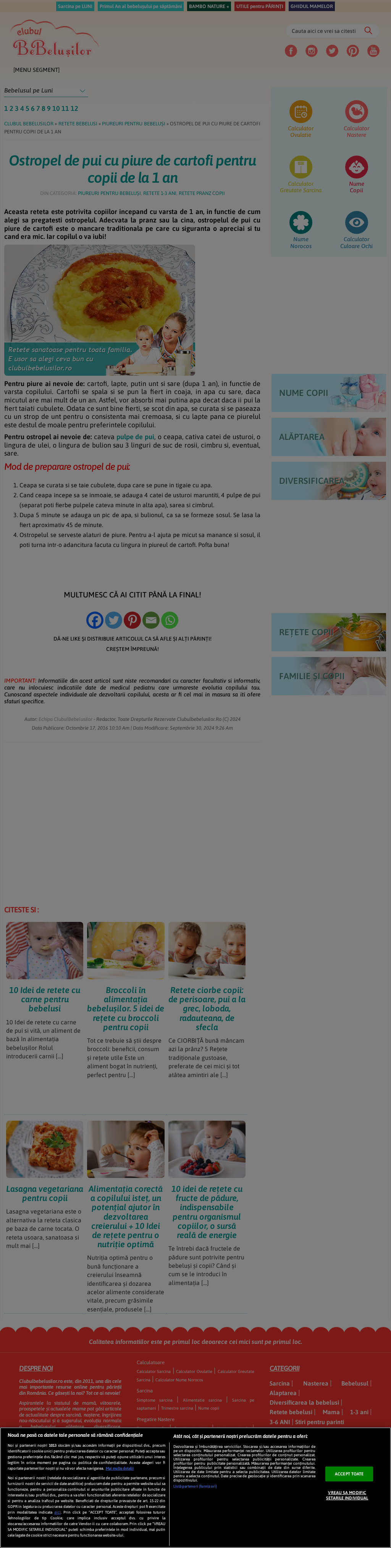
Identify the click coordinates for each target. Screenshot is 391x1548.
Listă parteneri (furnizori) (195, 1486)
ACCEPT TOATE (349, 1474)
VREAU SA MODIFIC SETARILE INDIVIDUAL (347, 1495)
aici (57, 1512)
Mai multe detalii (120, 1468)
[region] (195, 1487)
